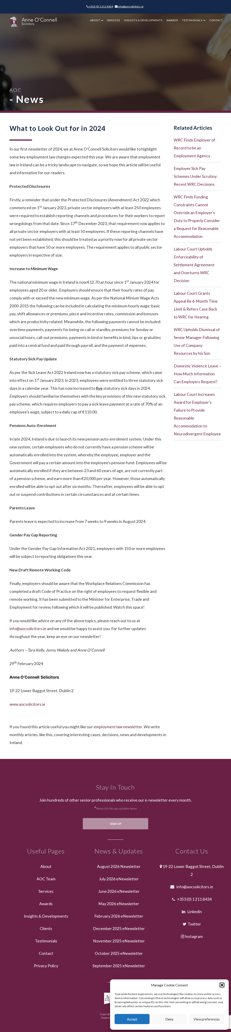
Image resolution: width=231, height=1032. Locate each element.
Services (113, 20)
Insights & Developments (143, 20)
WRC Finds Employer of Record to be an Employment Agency (194, 148)
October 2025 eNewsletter (119, 953)
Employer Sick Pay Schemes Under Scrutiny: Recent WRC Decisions (195, 176)
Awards (172, 20)
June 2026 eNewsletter (119, 891)
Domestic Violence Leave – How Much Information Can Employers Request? (197, 374)
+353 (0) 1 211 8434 (100, 6)
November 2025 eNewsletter (119, 941)
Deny (169, 1019)
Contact (216, 20)
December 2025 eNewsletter (119, 928)
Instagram (193, 936)
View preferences (207, 1019)
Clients (46, 928)
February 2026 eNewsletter (118, 916)
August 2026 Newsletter (119, 866)
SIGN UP (115, 824)
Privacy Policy (46, 965)
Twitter (193, 924)
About (95, 20)
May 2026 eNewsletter (118, 903)
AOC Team (46, 879)
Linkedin (193, 911)
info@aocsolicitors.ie (130, 6)
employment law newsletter (118, 726)
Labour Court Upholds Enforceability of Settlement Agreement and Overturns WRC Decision (194, 265)
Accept (132, 1019)
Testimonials (192, 20)
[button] (222, 985)
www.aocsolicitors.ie (27, 704)
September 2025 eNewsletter (118, 965)
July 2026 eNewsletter (119, 879)
